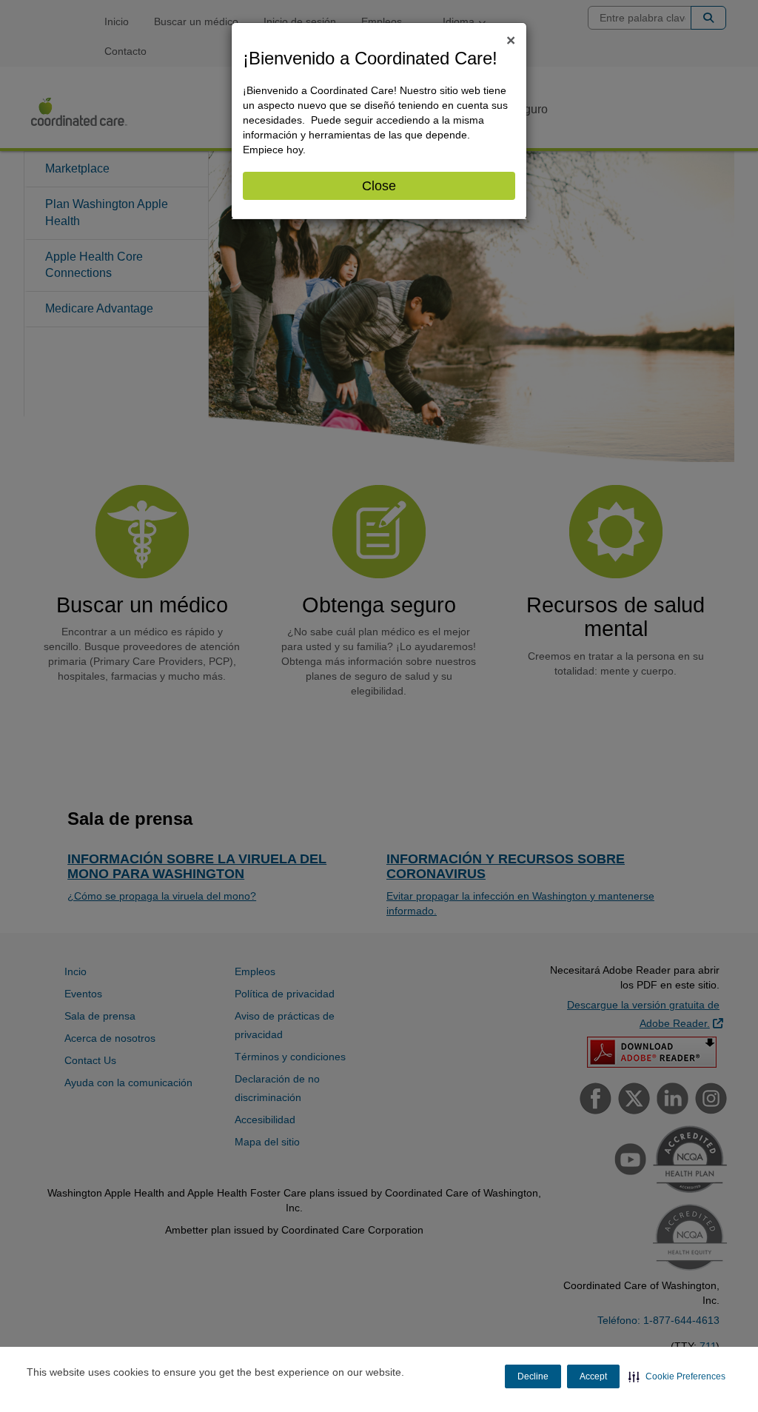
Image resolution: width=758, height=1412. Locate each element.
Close (379, 185)
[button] (676, 1376)
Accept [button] (593, 1376)
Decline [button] (533, 1376)
